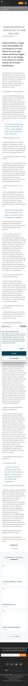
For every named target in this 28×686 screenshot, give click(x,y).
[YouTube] (16, 664)
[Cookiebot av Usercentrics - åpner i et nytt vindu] (20, 326)
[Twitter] (12, 664)
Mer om (14, 636)
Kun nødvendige (14, 358)
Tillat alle (14, 353)
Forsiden (3, 7)
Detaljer (21, 348)
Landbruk (9, 7)
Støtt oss (21, 3)
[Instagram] (20, 664)
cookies (23, 680)
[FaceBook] (7, 664)
